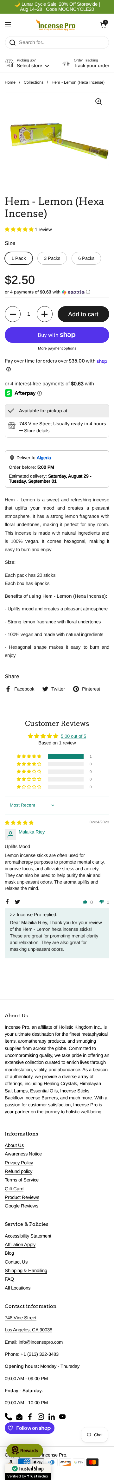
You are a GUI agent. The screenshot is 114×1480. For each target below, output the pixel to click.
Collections (33, 82)
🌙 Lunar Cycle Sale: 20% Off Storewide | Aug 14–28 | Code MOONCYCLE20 (57, 7)
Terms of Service (22, 1179)
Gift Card (14, 1188)
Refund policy (18, 1171)
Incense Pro (54, 1454)
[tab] (34, 430)
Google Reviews (21, 1205)
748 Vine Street (20, 1317)
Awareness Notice (23, 1153)
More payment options (57, 348)
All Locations (17, 1287)
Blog (9, 1253)
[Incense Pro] (55, 24)
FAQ (9, 1279)
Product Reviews (22, 1197)
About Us (14, 1145)
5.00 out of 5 (73, 736)
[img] (19, 822)
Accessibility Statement (28, 1236)
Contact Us (16, 1261)
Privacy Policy (19, 1162)
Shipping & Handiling (26, 1270)
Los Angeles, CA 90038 (28, 1329)
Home (10, 82)
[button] (103, 24)
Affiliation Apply (20, 1244)
